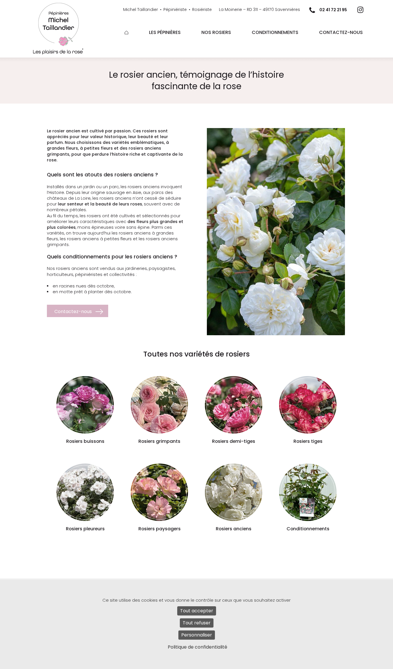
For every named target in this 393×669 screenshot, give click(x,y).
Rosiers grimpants (159, 441)
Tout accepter (196, 610)
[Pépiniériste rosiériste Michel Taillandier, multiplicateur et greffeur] (63, 24)
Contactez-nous (341, 32)
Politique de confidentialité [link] (197, 647)
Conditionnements (275, 32)
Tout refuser (197, 623)
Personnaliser (196, 635)
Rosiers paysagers (159, 528)
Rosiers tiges (308, 441)
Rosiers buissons (85, 441)
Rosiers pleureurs (85, 528)
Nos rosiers (216, 32)
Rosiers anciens (233, 528)
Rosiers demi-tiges (233, 441)
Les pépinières (165, 32)
